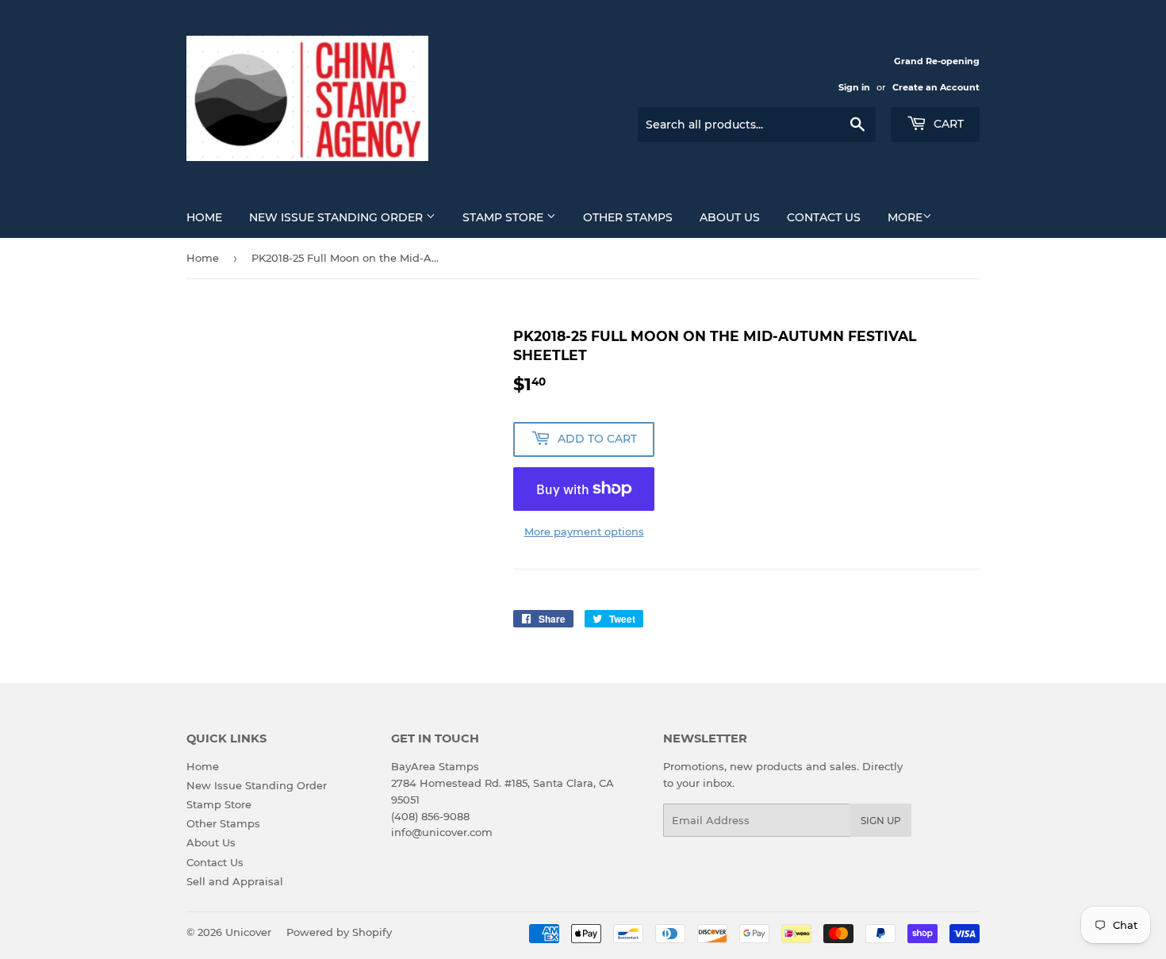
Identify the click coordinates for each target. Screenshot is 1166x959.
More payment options (584, 531)
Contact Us (824, 217)
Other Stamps (628, 217)
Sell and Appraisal (234, 881)
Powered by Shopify (339, 932)
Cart (947, 124)
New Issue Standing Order (337, 217)
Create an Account (936, 87)
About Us (730, 217)
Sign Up (881, 821)
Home (204, 217)
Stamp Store (504, 217)
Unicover (248, 932)
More (905, 217)
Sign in (854, 87)
